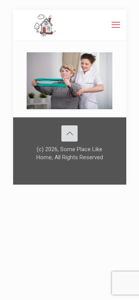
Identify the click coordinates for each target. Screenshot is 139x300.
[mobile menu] (115, 25)
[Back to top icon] (69, 133)
